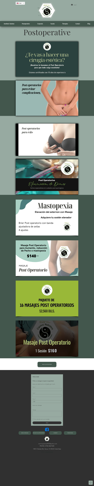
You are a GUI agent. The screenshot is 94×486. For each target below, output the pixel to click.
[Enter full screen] (76, 75)
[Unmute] (19, 75)
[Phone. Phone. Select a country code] (34, 401)
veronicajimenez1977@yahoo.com (47, 444)
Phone (34, 399)
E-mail (34, 393)
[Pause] (17, 75)
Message (34, 409)
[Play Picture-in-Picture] (74, 75)
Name (34, 387)
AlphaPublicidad (49, 452)
